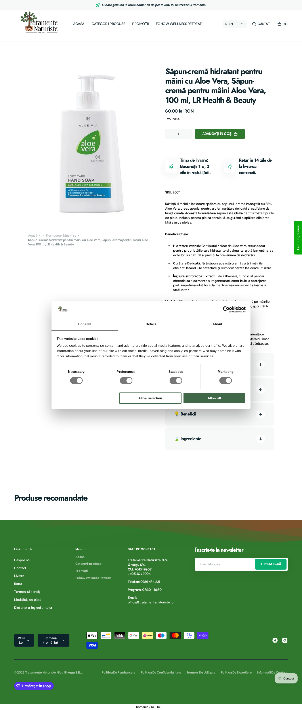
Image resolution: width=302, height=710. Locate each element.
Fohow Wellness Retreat (93, 578)
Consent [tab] (84, 324)
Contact (20, 568)
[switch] (126, 380)
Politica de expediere (236, 672)
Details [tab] (151, 324)
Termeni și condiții (27, 591)
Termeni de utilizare (201, 672)
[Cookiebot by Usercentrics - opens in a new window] (226, 309)
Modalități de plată (27, 599)
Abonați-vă (270, 564)
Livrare (19, 576)
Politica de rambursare (119, 672)
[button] (261, 24)
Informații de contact (272, 672)
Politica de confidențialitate (161, 672)
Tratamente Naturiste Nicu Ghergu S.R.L (53, 672)
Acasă (32, 235)
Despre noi (22, 560)
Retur (18, 584)
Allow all (214, 398)
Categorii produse (88, 564)
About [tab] (217, 324)
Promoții (81, 571)
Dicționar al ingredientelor (33, 607)
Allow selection (150, 398)
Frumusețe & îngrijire (61, 235)
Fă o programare (298, 237)
